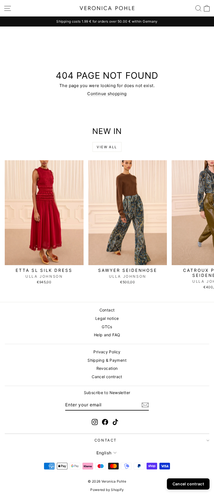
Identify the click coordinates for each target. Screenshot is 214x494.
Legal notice (107, 318)
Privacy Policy (106, 351)
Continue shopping (107, 93)
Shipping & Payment (107, 360)
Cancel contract (107, 376)
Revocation (107, 368)
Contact (107, 310)
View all (107, 147)
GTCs (107, 326)
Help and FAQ (107, 334)
